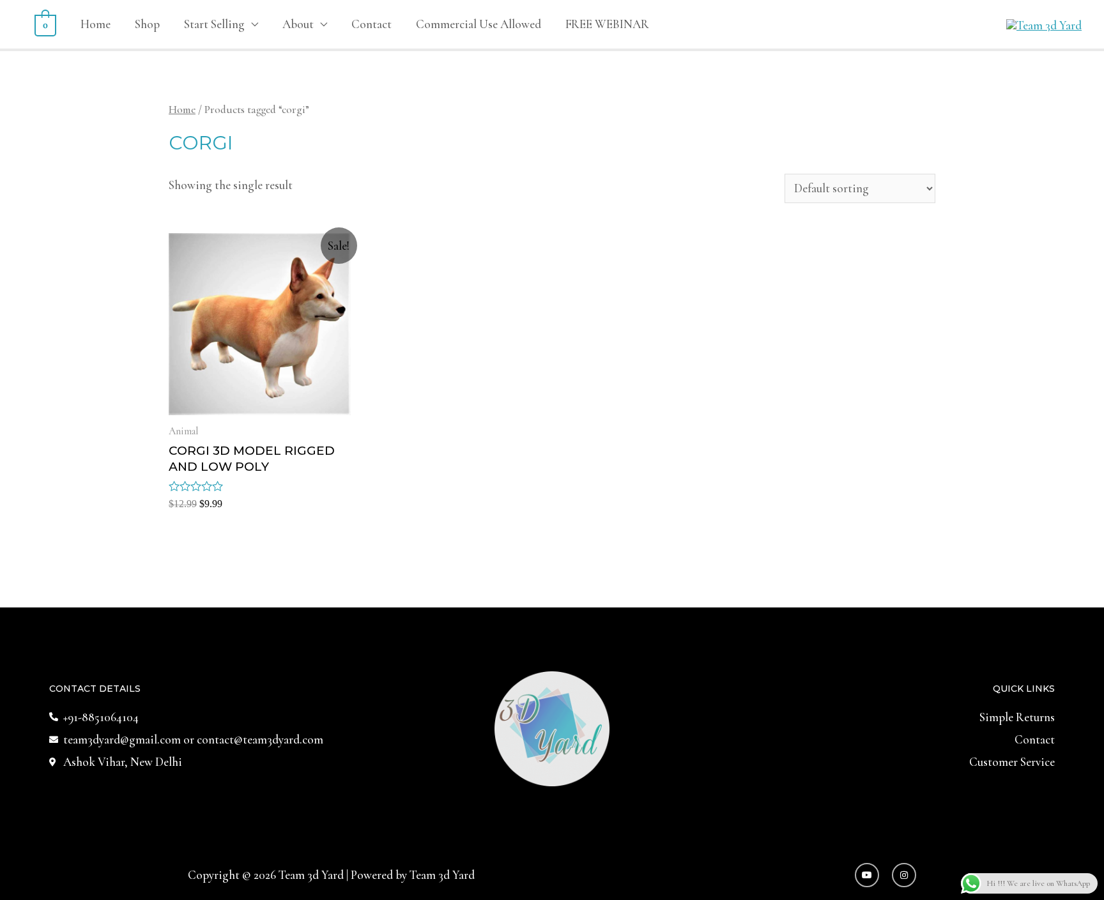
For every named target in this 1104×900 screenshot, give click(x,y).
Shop (147, 24)
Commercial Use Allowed (478, 24)
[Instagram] (904, 875)
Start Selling (214, 24)
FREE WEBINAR (607, 24)
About (298, 24)
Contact (371, 24)
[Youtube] (867, 875)
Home (95, 24)
